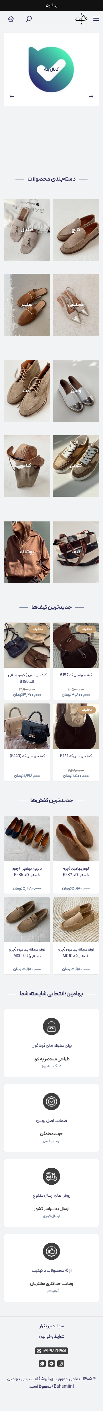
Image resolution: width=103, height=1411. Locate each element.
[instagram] (60, 1363)
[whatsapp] (42, 1363)
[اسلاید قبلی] (12, 96)
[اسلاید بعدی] (91, 96)
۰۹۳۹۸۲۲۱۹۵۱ (54, 1350)
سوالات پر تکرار (51, 1326)
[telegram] (51, 1363)
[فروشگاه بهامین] (81, 18)
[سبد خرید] (11, 19)
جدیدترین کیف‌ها (51, 607)
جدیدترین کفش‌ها (51, 800)
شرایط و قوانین (51, 1336)
